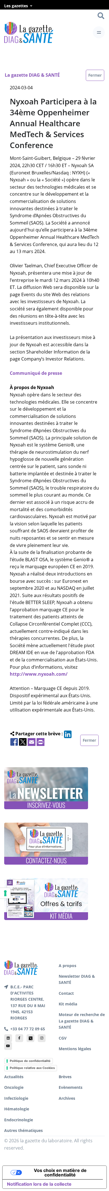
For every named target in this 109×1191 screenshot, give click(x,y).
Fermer (95, 75)
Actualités (13, 1076)
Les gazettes (16, 5)
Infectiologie (16, 1098)
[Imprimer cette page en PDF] (40, 741)
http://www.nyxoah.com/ (39, 674)
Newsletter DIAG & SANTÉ (77, 979)
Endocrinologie (18, 1119)
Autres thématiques (23, 1130)
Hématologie (16, 1109)
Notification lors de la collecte (39, 1184)
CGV (63, 1038)
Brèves (65, 1076)
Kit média (68, 1004)
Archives (67, 1098)
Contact (66, 993)
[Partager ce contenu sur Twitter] (23, 741)
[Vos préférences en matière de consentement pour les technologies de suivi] (5, 893)
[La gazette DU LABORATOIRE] (21, 967)
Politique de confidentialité (30, 1061)
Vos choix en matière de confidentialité (60, 1172)
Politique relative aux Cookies (32, 1068)
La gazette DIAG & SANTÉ (32, 75)
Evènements (70, 1087)
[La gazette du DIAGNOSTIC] (28, 32)
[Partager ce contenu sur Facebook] (14, 741)
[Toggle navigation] (99, 32)
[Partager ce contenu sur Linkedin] (68, 734)
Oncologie (13, 1087)
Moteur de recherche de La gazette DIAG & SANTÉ (82, 1021)
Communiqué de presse (36, 373)
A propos (67, 965)
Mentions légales (75, 1048)
